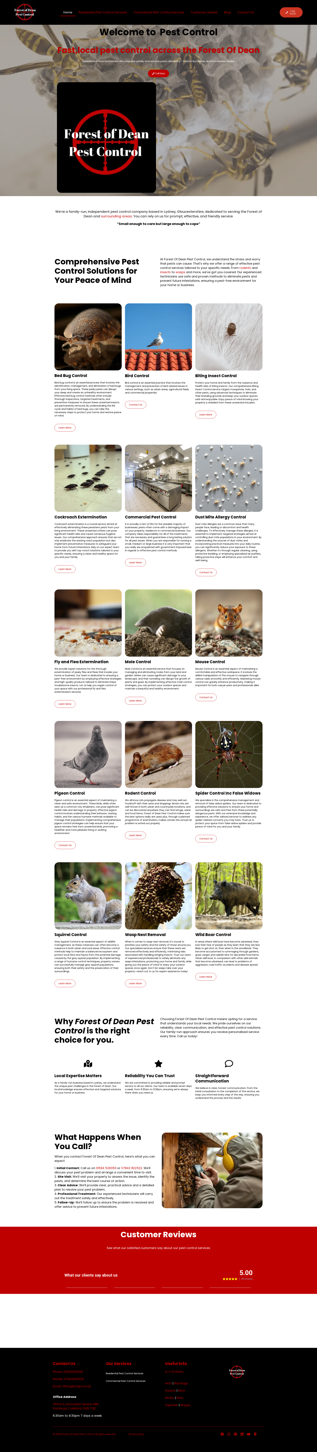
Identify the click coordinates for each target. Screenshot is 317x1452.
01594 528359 (106, 1168)
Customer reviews (204, 12)
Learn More (65, 427)
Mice (181, 1390)
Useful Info (176, 1363)
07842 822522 (131, 1168)
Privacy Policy (136, 1434)
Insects (170, 1390)
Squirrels (171, 1405)
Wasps (185, 1405)
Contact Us (245, 12)
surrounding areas (116, 216)
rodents (245, 268)
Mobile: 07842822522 (68, 1379)
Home (67, 12)
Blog (227, 12)
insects (165, 272)
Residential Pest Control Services (103, 12)
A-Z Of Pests (174, 1372)
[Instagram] (228, 1434)
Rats (180, 1398)
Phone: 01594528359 (68, 1372)
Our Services (118, 1363)
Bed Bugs (181, 1383)
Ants (168, 1383)
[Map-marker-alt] (255, 1434)
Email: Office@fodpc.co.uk (72, 1386)
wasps (180, 272)
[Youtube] (248, 1434)
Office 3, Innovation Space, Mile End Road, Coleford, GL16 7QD (76, 1406)
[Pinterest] (235, 1434)
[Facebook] (222, 1434)
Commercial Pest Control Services (159, 12)
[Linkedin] (242, 1434)
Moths (169, 1398)
